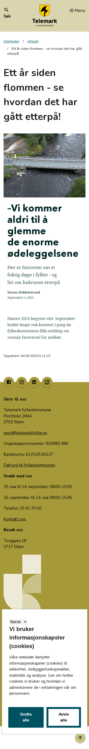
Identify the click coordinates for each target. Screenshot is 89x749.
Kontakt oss (15, 519)
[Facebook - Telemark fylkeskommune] (9, 382)
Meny (80, 10)
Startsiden (11, 41)
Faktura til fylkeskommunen (29, 465)
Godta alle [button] (26, 717)
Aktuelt (32, 41)
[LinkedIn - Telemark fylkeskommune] (34, 382)
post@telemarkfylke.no (25, 433)
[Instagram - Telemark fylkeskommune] (21, 382)
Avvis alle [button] (64, 717)
